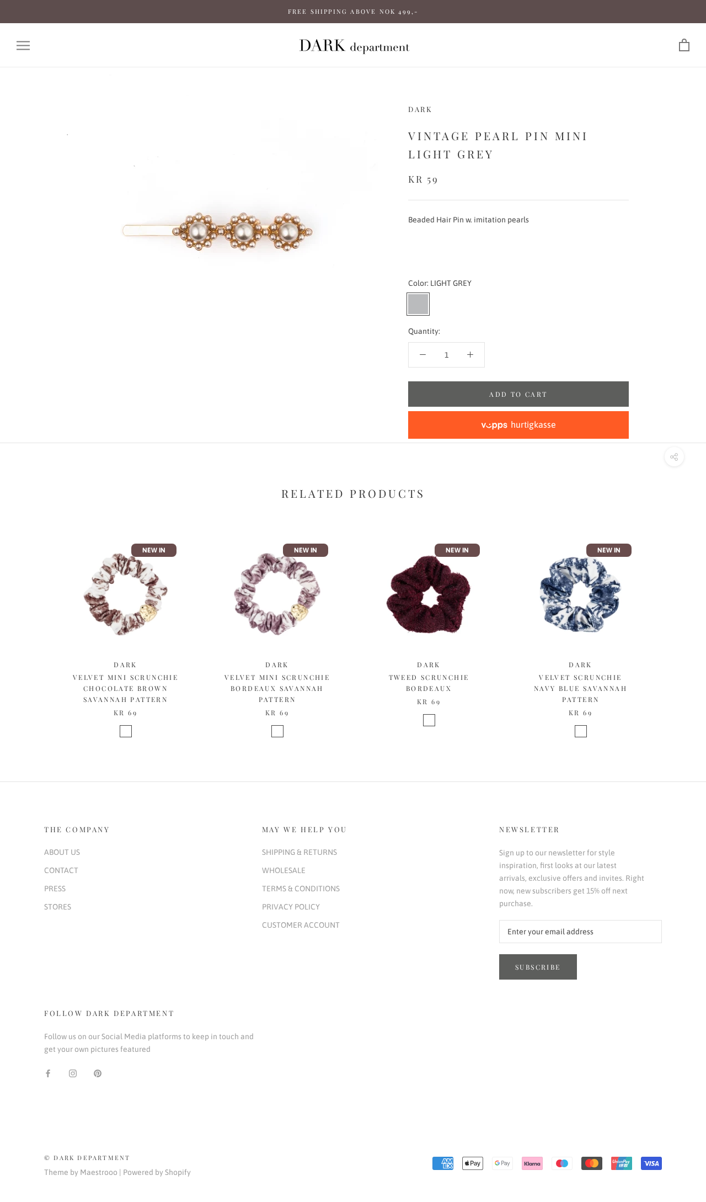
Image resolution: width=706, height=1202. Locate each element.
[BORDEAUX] (429, 720)
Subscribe (538, 966)
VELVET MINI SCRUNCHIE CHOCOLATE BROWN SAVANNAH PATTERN (125, 688)
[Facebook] (48, 1073)
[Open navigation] (23, 45)
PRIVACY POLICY (291, 906)
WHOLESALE (284, 870)
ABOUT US (62, 852)
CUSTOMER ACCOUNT (301, 925)
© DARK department (87, 1157)
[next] (671, 626)
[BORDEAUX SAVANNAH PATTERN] (277, 731)
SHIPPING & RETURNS (299, 852)
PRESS (55, 888)
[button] (518, 425)
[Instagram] (73, 1073)
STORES (57, 906)
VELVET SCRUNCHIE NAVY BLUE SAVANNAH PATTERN (580, 688)
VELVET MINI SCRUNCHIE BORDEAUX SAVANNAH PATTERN (277, 688)
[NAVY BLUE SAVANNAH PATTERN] (580, 731)
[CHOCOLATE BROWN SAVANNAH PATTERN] (125, 731)
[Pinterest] (97, 1073)
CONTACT (61, 870)
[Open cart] (684, 45)
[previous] (34, 626)
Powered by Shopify (157, 1172)
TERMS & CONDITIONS (301, 888)
